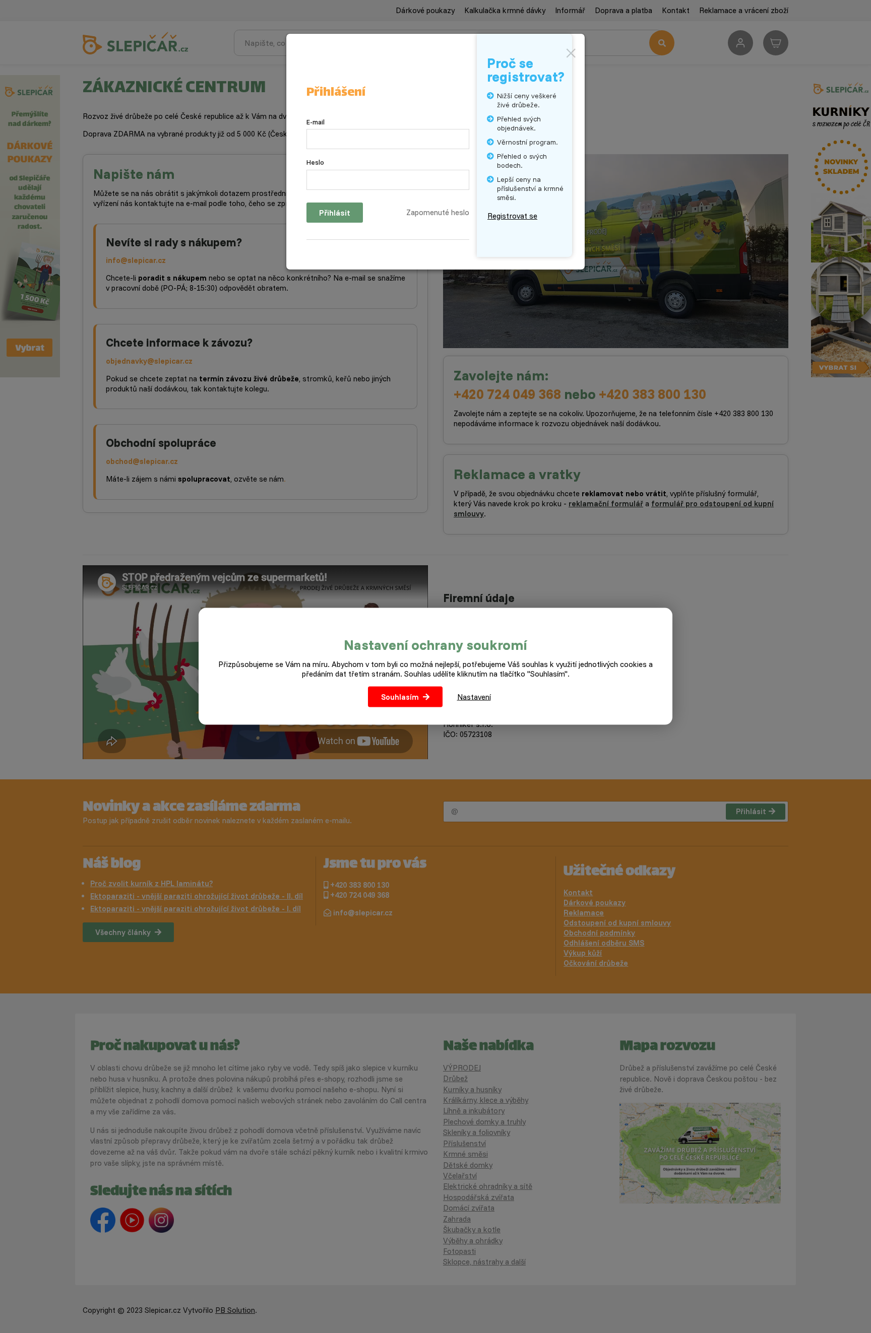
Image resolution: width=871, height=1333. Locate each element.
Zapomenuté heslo (437, 212)
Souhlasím (400, 697)
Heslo (315, 162)
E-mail (315, 122)
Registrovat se (512, 216)
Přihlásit (334, 213)
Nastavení (474, 697)
